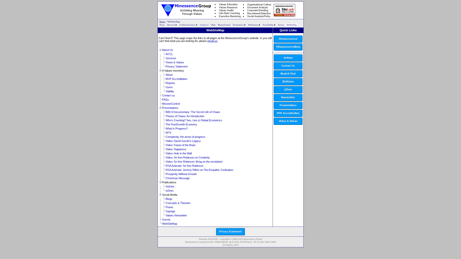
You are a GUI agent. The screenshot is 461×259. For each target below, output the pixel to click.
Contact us (204, 25)
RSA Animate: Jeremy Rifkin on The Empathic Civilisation (199, 170)
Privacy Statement (176, 66)
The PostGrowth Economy (181, 124)
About (169, 74)
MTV (168, 132)
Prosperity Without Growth (181, 174)
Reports (170, 83)
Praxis (169, 207)
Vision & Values (175, 62)
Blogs (169, 198)
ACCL (169, 54)
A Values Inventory (187, 25)
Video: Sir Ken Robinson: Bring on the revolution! (194, 161)
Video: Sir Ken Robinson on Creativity (188, 157)
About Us (171, 25)
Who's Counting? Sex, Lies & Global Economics (194, 120)
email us (212, 41)
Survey (281, 25)
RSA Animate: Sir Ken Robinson (184, 165)
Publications (253, 25)
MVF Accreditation (176, 79)
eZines (170, 190)
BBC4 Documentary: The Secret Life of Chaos (193, 112)
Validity (170, 91)
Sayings (170, 211)
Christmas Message (178, 178)
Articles (170, 186)
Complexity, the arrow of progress (185, 136)
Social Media (268, 25)
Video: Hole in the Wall (179, 153)
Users (169, 87)
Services (171, 58)
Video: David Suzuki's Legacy (183, 141)
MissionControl (224, 25)
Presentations (238, 25)
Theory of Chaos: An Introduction (185, 116)
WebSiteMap (291, 25)
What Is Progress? (177, 128)
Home (162, 21)
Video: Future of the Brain (180, 145)
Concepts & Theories (178, 203)
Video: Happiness (176, 149)
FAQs (213, 25)
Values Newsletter (176, 215)
